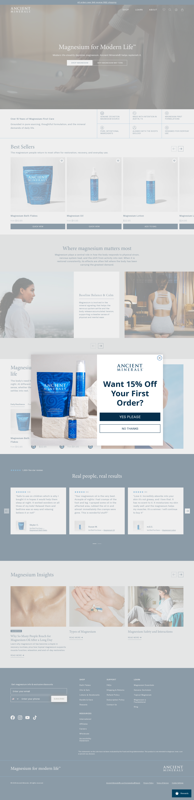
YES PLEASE (130, 416)
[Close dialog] (159, 358)
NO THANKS (130, 428)
